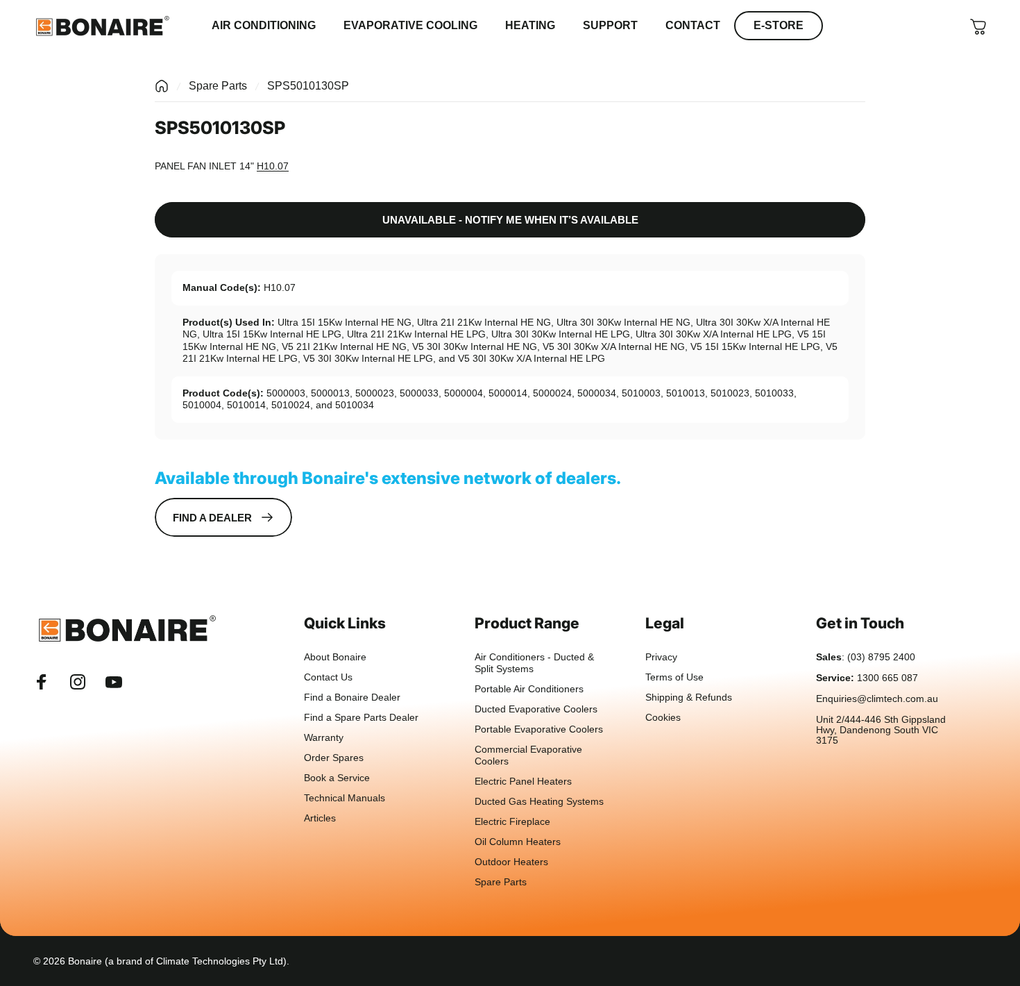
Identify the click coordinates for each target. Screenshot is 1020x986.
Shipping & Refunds (688, 697)
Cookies (663, 717)
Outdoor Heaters (511, 862)
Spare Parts (218, 86)
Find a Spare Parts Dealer (361, 717)
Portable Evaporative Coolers (539, 729)
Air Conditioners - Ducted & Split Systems (534, 663)
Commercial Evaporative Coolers (528, 755)
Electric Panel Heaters (523, 781)
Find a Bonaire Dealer (352, 697)
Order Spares (334, 758)
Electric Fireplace (512, 822)
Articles (320, 818)
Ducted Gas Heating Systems (539, 801)
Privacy (661, 657)
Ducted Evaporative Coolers (536, 709)
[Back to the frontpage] (162, 86)
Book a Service (337, 778)
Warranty (323, 738)
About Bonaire (335, 657)
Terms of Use (674, 677)
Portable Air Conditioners (529, 689)
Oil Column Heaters (518, 842)
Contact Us (328, 677)
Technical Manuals (344, 798)
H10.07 (273, 166)
